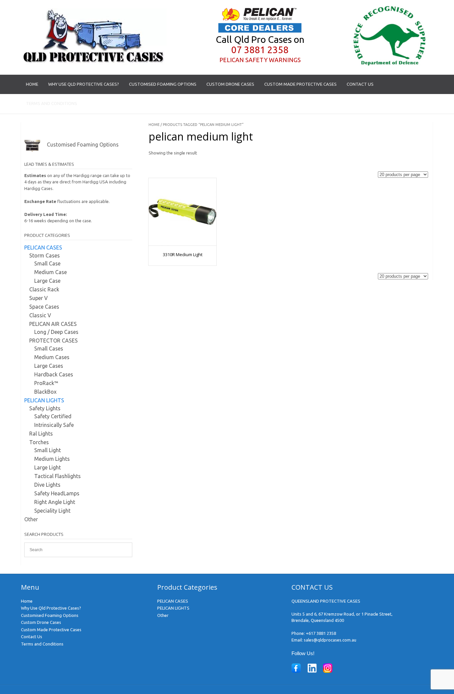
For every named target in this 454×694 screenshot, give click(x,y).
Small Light (47, 450)
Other (31, 519)
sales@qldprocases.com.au (330, 640)
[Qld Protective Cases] (94, 62)
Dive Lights (47, 485)
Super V (38, 298)
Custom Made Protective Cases (300, 84)
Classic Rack (44, 289)
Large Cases (48, 366)
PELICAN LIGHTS (44, 400)
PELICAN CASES (43, 247)
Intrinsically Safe (54, 425)
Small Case (47, 263)
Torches (39, 442)
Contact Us (360, 84)
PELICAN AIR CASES (53, 324)
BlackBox (45, 392)
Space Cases (44, 307)
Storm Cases (44, 255)
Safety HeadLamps (56, 493)
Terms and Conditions (51, 103)
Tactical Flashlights (57, 476)
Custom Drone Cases (230, 84)
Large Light (47, 467)
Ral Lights (41, 434)
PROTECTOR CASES (53, 341)
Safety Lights (44, 408)
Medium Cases (51, 357)
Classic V (40, 315)
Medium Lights (52, 459)
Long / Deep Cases (56, 332)
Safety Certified (52, 416)
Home (32, 84)
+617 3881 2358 (321, 633)
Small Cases (48, 348)
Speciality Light (52, 511)
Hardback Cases (53, 374)
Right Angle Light (54, 502)
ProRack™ (46, 383)
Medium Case (50, 272)
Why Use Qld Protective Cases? (83, 84)
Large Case (47, 281)
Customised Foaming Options (162, 84)
